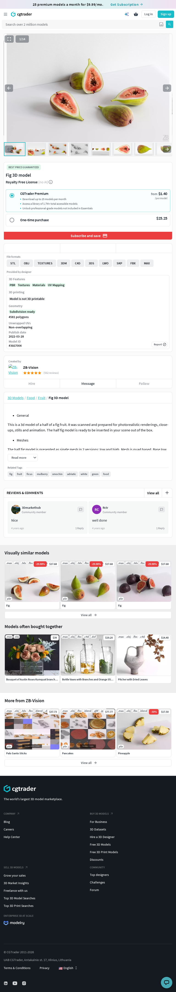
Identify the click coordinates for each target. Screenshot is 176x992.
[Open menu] (5, 14)
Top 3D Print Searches (18, 906)
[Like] (32, 248)
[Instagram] (24, 983)
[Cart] (136, 14)
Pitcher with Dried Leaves (133, 679)
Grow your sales (15, 875)
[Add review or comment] (167, 492)
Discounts (96, 860)
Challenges (97, 882)
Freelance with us (16, 891)
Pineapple (124, 753)
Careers (9, 829)
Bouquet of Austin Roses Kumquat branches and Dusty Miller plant (45, 679)
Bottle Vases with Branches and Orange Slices (88, 679)
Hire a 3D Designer (102, 837)
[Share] (144, 248)
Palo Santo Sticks (16, 753)
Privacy (45, 968)
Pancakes (67, 753)
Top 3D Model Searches (19, 898)
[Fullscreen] (9, 39)
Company (9, 813)
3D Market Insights (16, 883)
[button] (161, 24)
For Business (98, 822)
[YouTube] (15, 983)
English (66, 968)
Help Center (12, 837)
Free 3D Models (100, 844)
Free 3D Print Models (104, 852)
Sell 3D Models (14, 867)
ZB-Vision (30, 367)
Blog (7, 822)
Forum (94, 890)
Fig (8, 605)
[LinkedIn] (6, 983)
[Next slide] (167, 88)
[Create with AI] (126, 14)
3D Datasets (98, 829)
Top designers (99, 875)
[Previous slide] (9, 88)
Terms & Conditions (17, 968)
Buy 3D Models (99, 813)
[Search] (169, 24)
